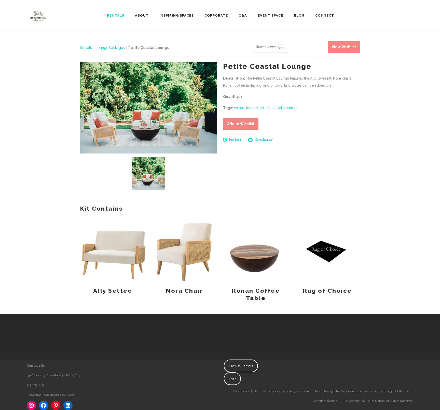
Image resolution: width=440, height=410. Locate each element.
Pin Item (235, 139)
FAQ (232, 379)
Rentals (86, 48)
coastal (276, 108)
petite (264, 108)
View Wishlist (344, 47)
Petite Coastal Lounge (149, 48)
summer (291, 108)
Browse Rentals (241, 366)
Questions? (263, 139)
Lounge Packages (110, 48)
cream (239, 108)
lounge (252, 108)
